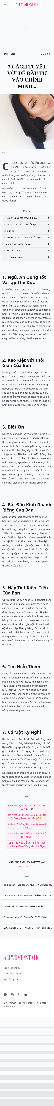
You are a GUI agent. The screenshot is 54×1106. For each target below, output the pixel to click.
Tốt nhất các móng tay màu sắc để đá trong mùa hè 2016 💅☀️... (27, 816)
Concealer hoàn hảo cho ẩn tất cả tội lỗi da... (27, 835)
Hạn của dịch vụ (11, 979)
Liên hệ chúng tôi (11, 967)
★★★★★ (46, 54)
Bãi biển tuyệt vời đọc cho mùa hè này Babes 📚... (27, 807)
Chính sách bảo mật (13, 973)
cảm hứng (9, 54)
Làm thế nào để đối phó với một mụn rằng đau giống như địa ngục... (27, 844)
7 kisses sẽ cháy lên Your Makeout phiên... (27, 826)
